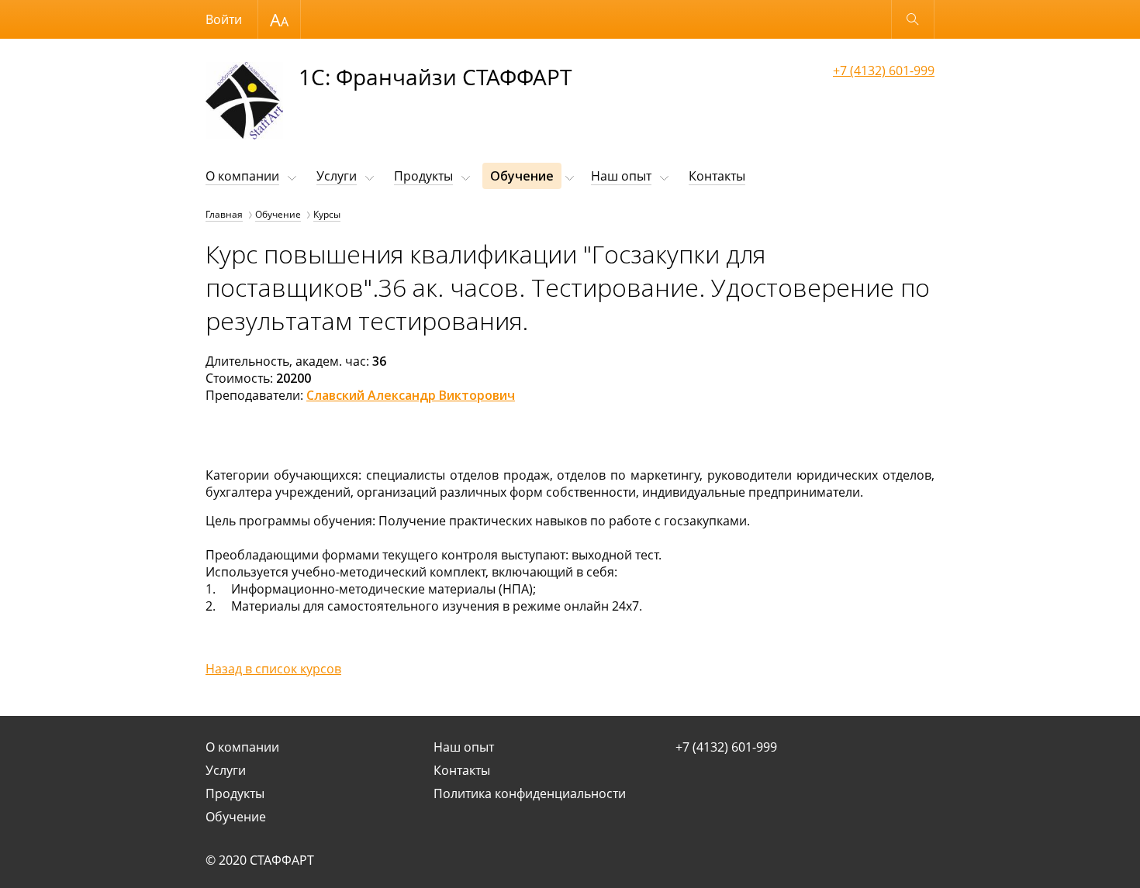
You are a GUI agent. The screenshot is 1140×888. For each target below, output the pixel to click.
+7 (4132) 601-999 (883, 70)
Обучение (522, 175)
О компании (242, 175)
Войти (224, 19)
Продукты (423, 175)
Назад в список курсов (273, 668)
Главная (224, 214)
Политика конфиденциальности (530, 793)
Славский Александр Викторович (410, 395)
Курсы (326, 214)
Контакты (717, 175)
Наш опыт (621, 175)
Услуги (336, 175)
